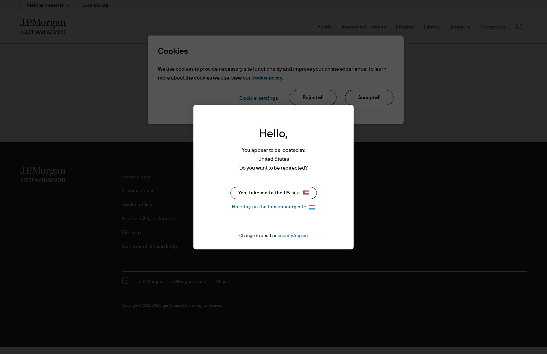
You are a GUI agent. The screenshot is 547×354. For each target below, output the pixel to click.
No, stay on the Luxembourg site (269, 207)
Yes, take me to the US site (269, 193)
